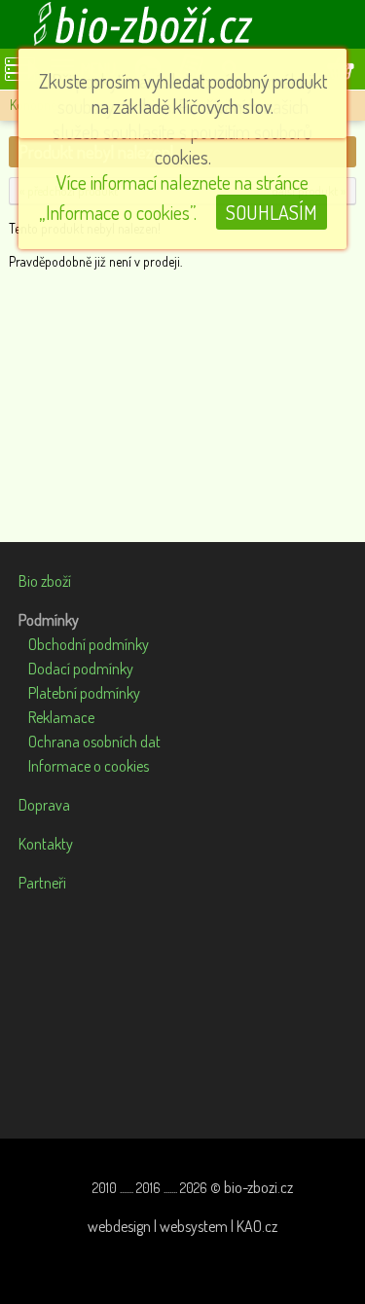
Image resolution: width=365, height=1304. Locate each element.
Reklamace (61, 717)
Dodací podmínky (80, 668)
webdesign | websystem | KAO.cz (182, 1226)
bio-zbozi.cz (258, 1187)
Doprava (44, 805)
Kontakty (45, 843)
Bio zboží (44, 581)
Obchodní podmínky (88, 644)
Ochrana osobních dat (94, 741)
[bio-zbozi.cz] (183, 24)
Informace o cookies (88, 766)
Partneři (42, 882)
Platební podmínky (84, 693)
